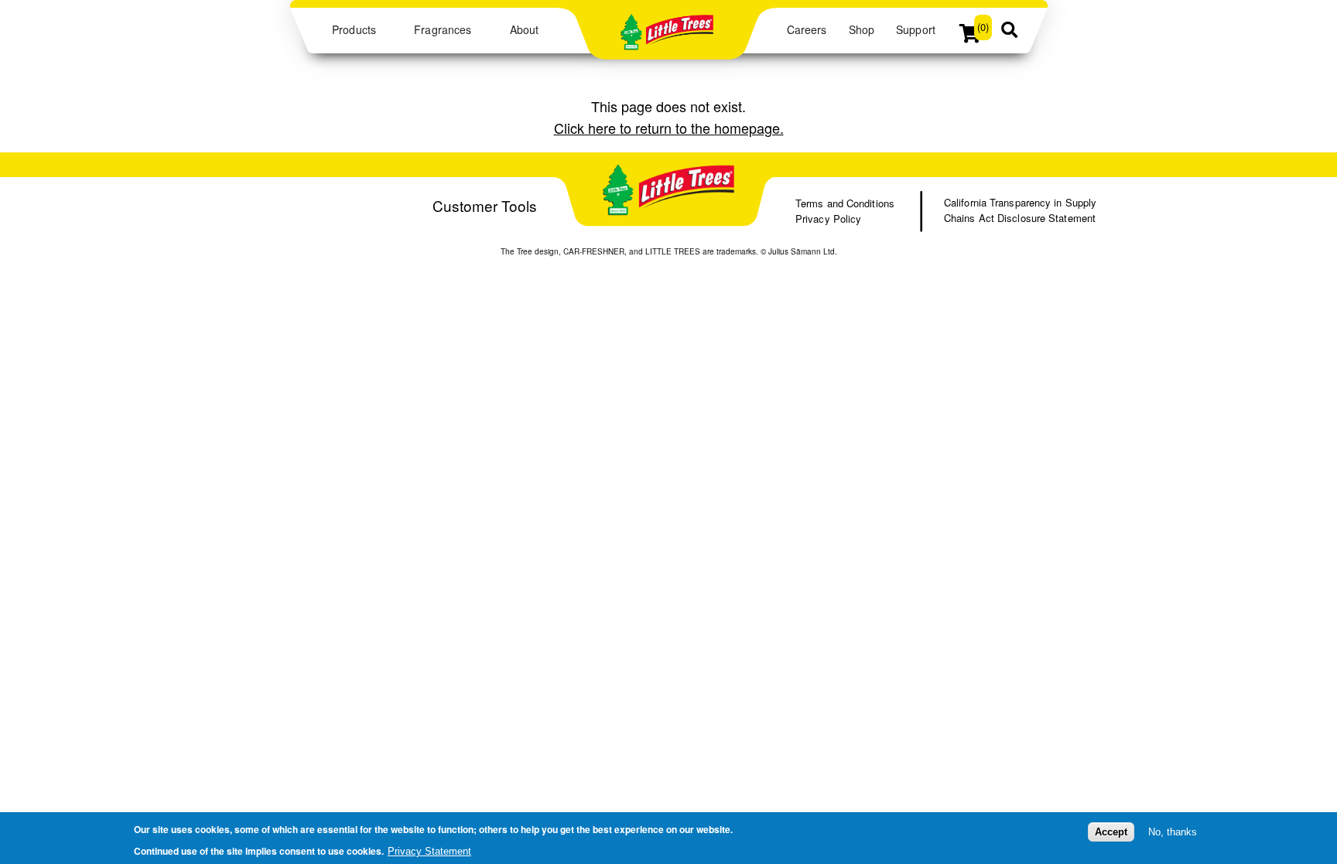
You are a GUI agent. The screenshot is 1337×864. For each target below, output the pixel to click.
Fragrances (442, 29)
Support (915, 29)
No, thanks (1172, 832)
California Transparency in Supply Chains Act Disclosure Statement (1020, 210)
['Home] (668, 192)
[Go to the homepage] (667, 42)
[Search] (1009, 31)
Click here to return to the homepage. (669, 128)
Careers (807, 29)
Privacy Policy (828, 218)
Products (354, 29)
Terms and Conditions (844, 203)
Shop (861, 29)
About (524, 29)
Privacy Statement (429, 851)
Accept (1111, 832)
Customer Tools (485, 205)
